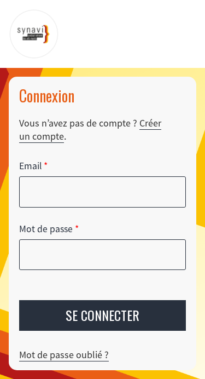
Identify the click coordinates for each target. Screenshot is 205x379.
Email (33, 166)
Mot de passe (49, 229)
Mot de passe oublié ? (64, 354)
